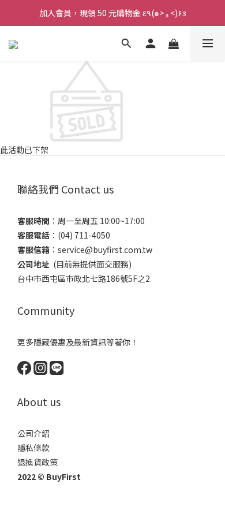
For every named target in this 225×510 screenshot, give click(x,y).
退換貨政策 (37, 462)
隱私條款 (33, 447)
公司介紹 (33, 433)
